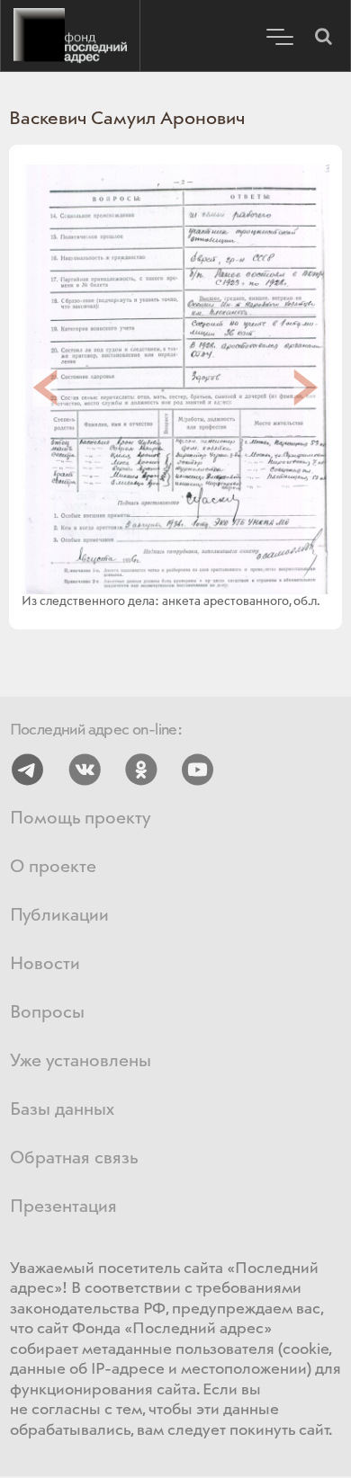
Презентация (63, 1207)
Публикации (59, 915)
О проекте (53, 867)
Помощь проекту (80, 818)
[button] (323, 36)
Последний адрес (70, 36)
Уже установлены (80, 1061)
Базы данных (62, 1110)
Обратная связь (74, 1158)
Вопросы (47, 1013)
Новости (45, 964)
